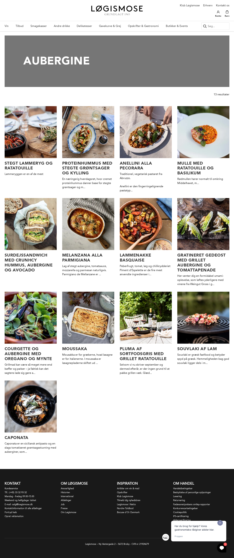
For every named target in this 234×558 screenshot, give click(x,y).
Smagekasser (38, 26)
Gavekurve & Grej (110, 26)
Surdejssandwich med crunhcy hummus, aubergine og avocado (29, 262)
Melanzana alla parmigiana (82, 258)
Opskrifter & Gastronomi (143, 26)
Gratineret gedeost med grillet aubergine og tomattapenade (201, 262)
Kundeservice (11, 488)
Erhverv (208, 5)
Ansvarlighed (67, 488)
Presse (64, 508)
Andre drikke (62, 26)
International (67, 496)
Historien (65, 492)
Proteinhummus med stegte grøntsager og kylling (87, 168)
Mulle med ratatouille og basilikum (195, 168)
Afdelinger (66, 500)
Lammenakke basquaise (135, 258)
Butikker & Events (177, 26)
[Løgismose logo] (117, 10)
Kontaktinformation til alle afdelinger (23, 508)
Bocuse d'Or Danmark (128, 512)
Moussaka (74, 348)
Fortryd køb (11, 512)
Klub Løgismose (190, 5)
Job (63, 504)
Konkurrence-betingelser (185, 508)
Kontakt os (222, 5)
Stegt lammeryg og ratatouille (29, 166)
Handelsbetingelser (183, 488)
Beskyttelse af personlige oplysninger (192, 492)
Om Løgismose (68, 512)
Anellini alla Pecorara (136, 166)
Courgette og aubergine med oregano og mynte (28, 353)
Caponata (16, 437)
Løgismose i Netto (126, 504)
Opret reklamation (14, 516)
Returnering (179, 500)
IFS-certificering (181, 516)
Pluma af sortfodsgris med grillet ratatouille (143, 353)
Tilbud (19, 26)
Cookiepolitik (180, 512)
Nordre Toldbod (125, 508)
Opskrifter (122, 492)
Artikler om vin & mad (128, 488)
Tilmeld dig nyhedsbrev (128, 500)
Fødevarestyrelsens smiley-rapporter (191, 504)
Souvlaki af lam (197, 348)
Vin (7, 26)
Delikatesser (84, 26)
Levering (177, 496)
